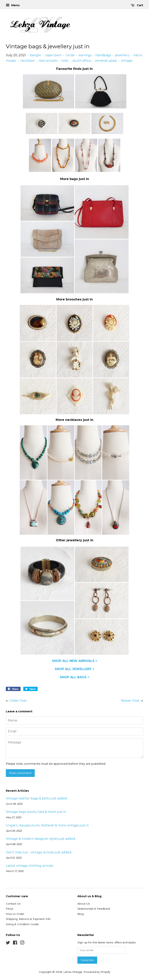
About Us (83, 903)
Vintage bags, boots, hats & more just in (36, 812)
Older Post (18, 700)
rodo (64, 60)
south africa (82, 60)
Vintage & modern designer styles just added (40, 839)
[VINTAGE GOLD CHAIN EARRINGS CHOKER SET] (107, 133)
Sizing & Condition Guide (22, 924)
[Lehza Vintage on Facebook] (15, 943)
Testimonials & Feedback (93, 908)
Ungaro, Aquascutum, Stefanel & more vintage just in (47, 825)
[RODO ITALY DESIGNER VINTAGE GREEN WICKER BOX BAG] (48, 107)
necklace (27, 60)
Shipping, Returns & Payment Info (28, 918)
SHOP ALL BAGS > (74, 677)
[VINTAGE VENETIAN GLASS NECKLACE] (86, 171)
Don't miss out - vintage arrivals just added (38, 852)
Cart (139, 5)
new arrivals (48, 60)
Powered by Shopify (97, 971)
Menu (15, 5)
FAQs (9, 908)
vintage (127, 60)
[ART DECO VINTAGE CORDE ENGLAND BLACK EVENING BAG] (100, 107)
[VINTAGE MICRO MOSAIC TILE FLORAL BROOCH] (74, 133)
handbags (103, 55)
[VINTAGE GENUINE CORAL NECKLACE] (40, 171)
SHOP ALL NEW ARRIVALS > (74, 661)
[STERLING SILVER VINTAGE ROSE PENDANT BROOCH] (42, 133)
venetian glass (106, 60)
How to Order (15, 913)
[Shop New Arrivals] (74, 238)
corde (70, 55)
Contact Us (13, 903)
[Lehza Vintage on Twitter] (8, 943)
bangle (35, 55)
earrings (85, 55)
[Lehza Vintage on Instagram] (22, 943)
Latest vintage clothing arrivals (29, 866)
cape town (53, 55)
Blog (80, 913)
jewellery (122, 55)
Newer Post (130, 700)
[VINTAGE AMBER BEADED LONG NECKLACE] (63, 171)
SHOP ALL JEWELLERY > (74, 669)
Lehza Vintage (72, 971)
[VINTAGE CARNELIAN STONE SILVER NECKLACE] (109, 171)
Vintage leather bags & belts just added (36, 798)
